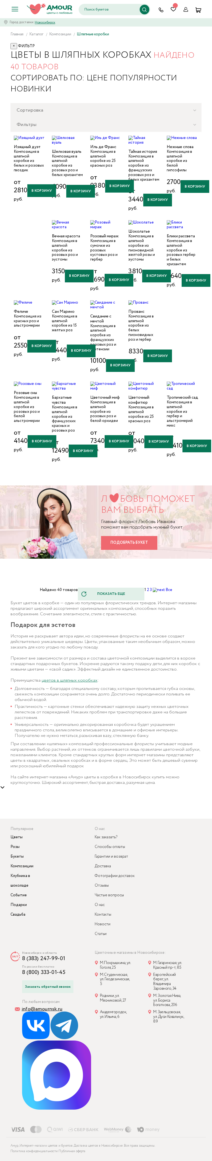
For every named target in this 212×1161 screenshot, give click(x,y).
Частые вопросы (109, 895)
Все (169, 590)
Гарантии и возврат (111, 856)
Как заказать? (106, 837)
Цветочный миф (105, 397)
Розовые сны (25, 392)
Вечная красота (66, 236)
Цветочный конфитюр (138, 400)
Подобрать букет (129, 542)
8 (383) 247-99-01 (43, 959)
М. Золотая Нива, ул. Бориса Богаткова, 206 (167, 1000)
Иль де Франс (103, 147)
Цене (97, 78)
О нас (100, 905)
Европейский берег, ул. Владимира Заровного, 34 (164, 982)
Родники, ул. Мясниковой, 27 (113, 998)
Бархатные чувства (62, 400)
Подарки (18, 905)
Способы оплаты (110, 847)
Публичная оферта (72, 1151)
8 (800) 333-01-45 (43, 972)
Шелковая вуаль (66, 151)
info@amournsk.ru (42, 1009)
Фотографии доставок (115, 876)
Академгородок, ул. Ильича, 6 (113, 1015)
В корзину (41, 190)
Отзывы (102, 885)
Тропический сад (182, 397)
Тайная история (142, 151)
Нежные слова (180, 147)
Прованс (136, 311)
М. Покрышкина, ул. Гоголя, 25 (115, 965)
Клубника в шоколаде (20, 880)
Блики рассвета (181, 236)
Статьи (101, 934)
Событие (18, 895)
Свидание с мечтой (100, 319)
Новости (102, 924)
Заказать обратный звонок (48, 986)
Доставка (103, 866)
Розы (15, 847)
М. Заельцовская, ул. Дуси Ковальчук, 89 (168, 1017)
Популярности (143, 78)
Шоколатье (139, 231)
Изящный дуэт (27, 147)
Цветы (16, 837)
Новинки (30, 89)
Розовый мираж (104, 236)
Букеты (17, 856)
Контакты (103, 914)
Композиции (21, 866)
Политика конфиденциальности (34, 1151)
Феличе (21, 311)
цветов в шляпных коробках (69, 680)
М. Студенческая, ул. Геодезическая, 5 (115, 980)
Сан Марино (63, 311)
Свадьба (17, 914)
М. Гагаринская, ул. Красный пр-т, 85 (167, 965)
